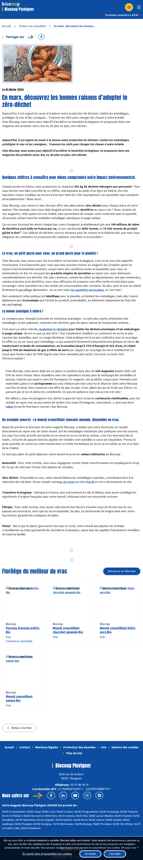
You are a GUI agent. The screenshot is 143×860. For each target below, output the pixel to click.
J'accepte (115, 853)
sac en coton (66, 482)
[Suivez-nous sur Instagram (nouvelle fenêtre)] (87, 795)
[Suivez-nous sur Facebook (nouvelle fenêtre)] (51, 795)
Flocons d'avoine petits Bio (22, 630)
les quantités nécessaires (87, 290)
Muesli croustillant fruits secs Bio (117, 630)
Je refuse (90, 853)
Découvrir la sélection (122, 571)
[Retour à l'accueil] (11, 4)
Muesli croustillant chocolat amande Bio (68, 630)
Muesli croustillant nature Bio (19, 698)
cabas (9, 406)
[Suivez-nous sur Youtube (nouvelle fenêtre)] (75, 795)
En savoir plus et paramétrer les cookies (47, 853)
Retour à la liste (21, 728)
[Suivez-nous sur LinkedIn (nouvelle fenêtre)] (63, 795)
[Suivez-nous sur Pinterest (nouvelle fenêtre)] (99, 795)
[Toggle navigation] (139, 8)
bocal (90, 482)
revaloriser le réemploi (53, 329)
